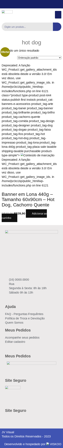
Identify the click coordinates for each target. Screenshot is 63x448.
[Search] (57, 27)
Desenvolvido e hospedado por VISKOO (32, 444)
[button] (58, 14)
